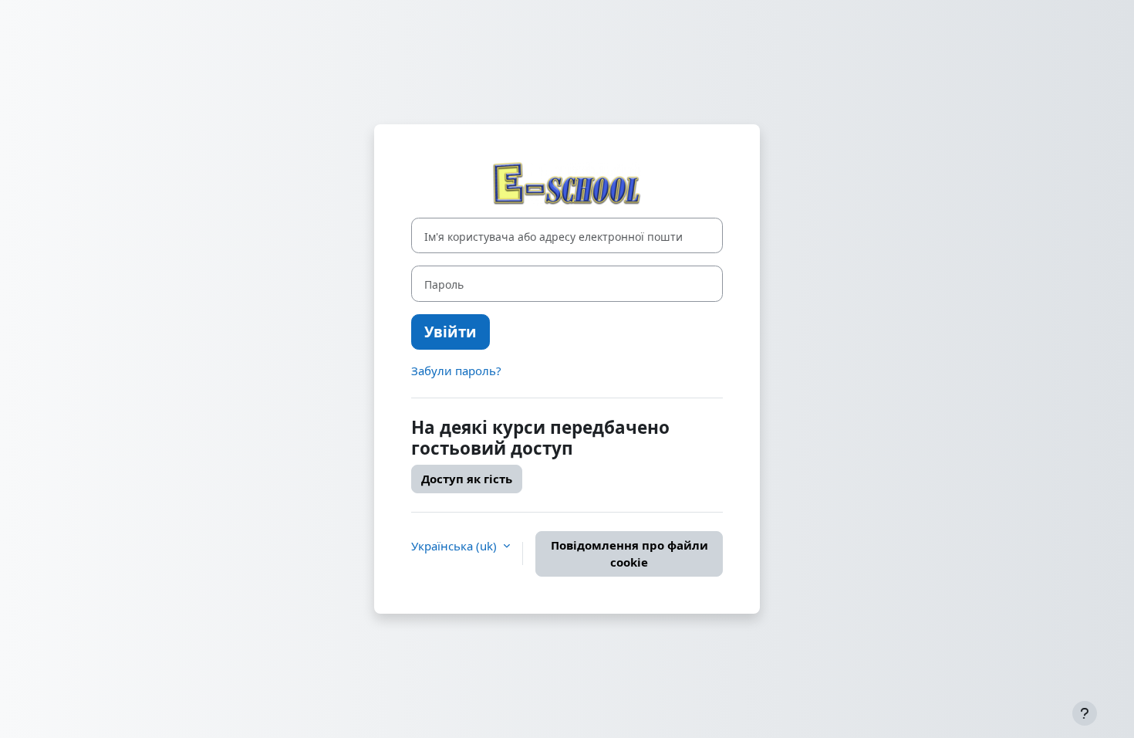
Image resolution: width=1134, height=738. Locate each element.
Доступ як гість (466, 478)
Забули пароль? (456, 370)
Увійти (450, 331)
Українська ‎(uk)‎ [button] (455, 546)
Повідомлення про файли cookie (629, 553)
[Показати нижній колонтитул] (1084, 713)
